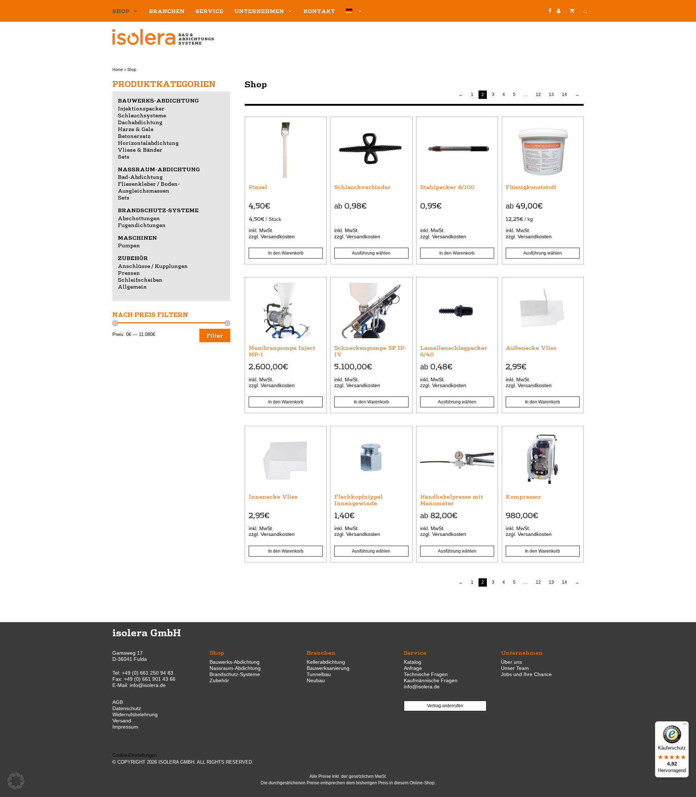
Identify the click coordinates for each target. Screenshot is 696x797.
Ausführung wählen (371, 253)
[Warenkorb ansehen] (572, 11)
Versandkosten (278, 236)
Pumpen (129, 245)
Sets (123, 156)
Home (117, 69)
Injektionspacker (141, 108)
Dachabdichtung (140, 122)
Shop (120, 11)
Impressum (125, 727)
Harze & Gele (135, 129)
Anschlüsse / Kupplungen (153, 266)
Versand (121, 720)
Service (209, 11)
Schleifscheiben (140, 279)
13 (551, 94)
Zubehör (133, 258)
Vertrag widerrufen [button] (445, 705)
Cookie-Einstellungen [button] (134, 755)
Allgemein (132, 286)
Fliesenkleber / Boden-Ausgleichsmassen (149, 187)
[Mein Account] (558, 11)
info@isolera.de (148, 685)
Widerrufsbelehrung (135, 714)
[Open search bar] (585, 10)
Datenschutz (126, 708)
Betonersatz (134, 136)
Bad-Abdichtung (140, 176)
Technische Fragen (426, 674)
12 (538, 94)
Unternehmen (259, 11)
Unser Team (515, 668)
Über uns (511, 662)
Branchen (167, 11)
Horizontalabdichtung (148, 142)
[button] (16, 781)
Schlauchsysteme (142, 115)
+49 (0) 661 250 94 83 (147, 673)
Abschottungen (139, 218)
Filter (215, 335)
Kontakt (319, 11)
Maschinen (137, 237)
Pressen (129, 272)
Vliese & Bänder (140, 149)
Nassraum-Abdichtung (159, 169)
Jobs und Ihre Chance (526, 674)
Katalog (412, 662)
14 (564, 94)
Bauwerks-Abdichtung (158, 100)
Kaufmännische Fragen (430, 680)
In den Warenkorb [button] (285, 253)
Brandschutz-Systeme (158, 210)
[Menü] (684, 725)
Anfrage (413, 668)
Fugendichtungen (142, 225)
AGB (117, 702)
